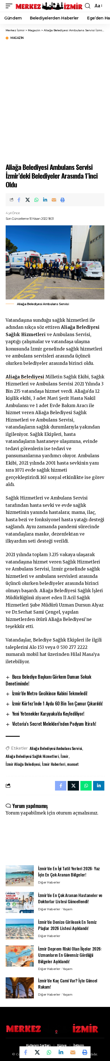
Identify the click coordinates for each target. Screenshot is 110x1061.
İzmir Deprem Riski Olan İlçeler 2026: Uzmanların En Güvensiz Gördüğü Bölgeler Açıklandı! (70, 954)
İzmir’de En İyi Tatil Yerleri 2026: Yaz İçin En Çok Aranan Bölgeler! (69, 871)
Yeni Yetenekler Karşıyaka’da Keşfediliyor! (48, 713)
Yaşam (67, 909)
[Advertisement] (55, 101)
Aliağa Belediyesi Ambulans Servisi (56, 748)
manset (73, 764)
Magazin (17, 38)
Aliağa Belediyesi (25, 376)
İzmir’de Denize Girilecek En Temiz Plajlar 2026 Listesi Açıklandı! (67, 925)
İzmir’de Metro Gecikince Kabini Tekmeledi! (49, 693)
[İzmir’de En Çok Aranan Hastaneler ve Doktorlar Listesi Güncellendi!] (20, 902)
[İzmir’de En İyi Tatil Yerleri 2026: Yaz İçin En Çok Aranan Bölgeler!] (20, 875)
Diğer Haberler (49, 882)
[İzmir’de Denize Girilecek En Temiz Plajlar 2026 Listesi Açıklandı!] (20, 929)
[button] (10, 6)
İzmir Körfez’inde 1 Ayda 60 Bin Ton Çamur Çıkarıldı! (57, 703)
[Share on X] (28, 199)
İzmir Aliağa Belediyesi (23, 764)
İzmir (65, 756)
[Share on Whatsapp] (36, 199)
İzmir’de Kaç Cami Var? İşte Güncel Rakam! (67, 983)
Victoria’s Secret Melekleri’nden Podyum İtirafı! (54, 723)
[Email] (54, 199)
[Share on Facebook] (19, 199)
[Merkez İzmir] (49, 6)
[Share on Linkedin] (45, 199)
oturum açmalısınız (76, 813)
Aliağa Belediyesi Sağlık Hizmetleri (32, 756)
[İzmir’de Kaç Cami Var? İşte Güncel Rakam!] (20, 987)
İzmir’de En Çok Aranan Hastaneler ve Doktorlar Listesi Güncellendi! (70, 898)
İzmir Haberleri (53, 764)
